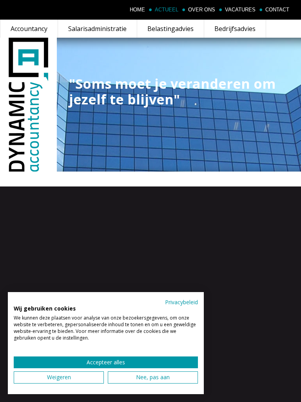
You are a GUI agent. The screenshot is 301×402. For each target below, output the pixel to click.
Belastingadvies (170, 28)
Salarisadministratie (97, 28)
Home (137, 10)
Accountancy (29, 28)
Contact (277, 10)
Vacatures (240, 10)
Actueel (166, 10)
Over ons (201, 10)
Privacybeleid (181, 302)
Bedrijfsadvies (235, 28)
